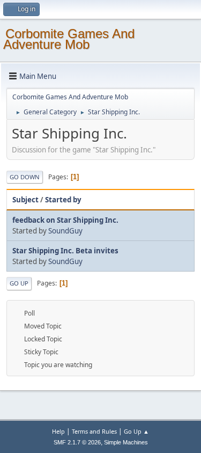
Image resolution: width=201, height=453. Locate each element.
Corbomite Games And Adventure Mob (69, 39)
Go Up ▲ (136, 431)
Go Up (19, 283)
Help (58, 431)
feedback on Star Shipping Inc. (65, 220)
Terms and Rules (94, 431)
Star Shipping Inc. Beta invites (65, 250)
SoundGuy (65, 231)
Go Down (25, 177)
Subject (25, 199)
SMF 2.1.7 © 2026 (77, 442)
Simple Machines (126, 442)
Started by (63, 199)
